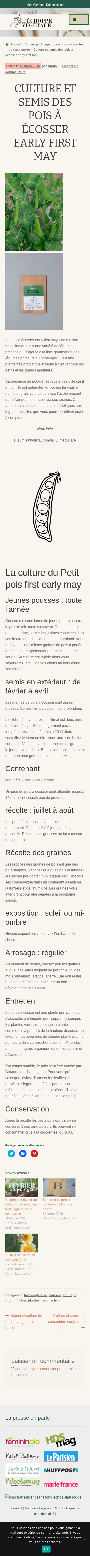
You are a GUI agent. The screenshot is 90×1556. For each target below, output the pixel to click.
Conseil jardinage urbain (42, 44)
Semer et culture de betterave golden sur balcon (58, 1204)
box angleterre (19, 49)
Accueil (16, 44)
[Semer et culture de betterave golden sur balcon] (59, 1187)
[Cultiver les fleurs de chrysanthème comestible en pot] (21, 1243)
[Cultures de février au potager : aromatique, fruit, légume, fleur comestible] (21, 1187)
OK (46, 1549)
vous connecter (43, 1369)
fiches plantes (73, 44)
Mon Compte (35, 5)
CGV (57, 1508)
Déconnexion (54, 5)
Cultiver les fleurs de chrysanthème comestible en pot (20, 1259)
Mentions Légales (38, 1508)
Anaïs (52, 66)
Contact (16, 1508)
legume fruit (51, 1300)
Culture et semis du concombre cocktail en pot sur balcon (66, 1321)
